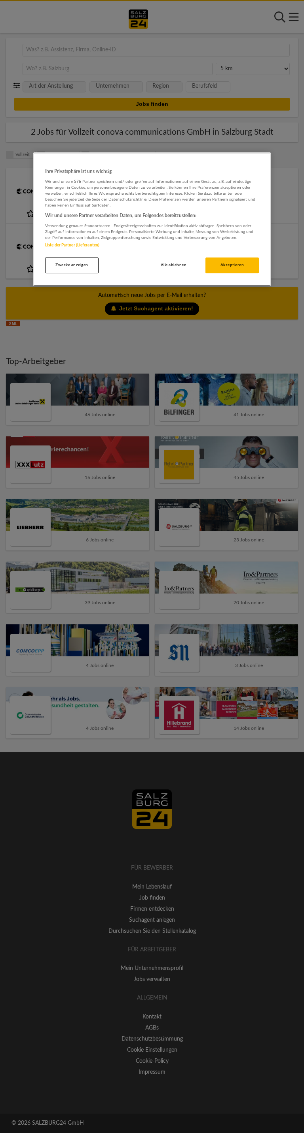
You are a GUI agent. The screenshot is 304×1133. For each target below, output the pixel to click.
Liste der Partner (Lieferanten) (72, 245)
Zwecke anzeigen (71, 265)
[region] (152, 219)
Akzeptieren (232, 265)
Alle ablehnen (173, 265)
